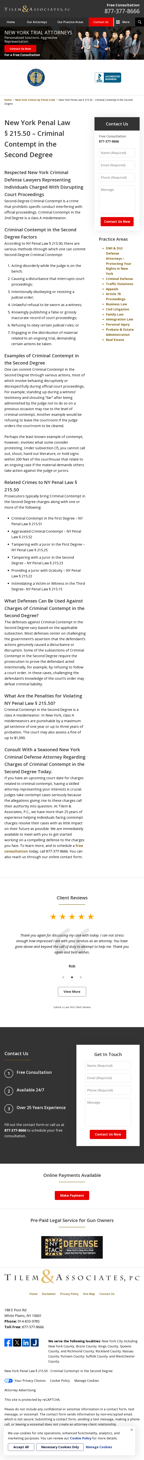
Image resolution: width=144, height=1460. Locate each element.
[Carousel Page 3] (80, 977)
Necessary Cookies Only (60, 1447)
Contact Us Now (20, 48)
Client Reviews (72, 897)
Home (11, 22)
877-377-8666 (122, 11)
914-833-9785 (29, 1321)
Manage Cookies (86, 1380)
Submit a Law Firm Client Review (72, 1007)
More (126, 22)
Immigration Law (119, 319)
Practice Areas (113, 239)
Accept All (21, 1447)
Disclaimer (49, 1294)
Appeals (112, 289)
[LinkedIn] (26, 1343)
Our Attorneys (37, 22)
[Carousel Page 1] (63, 977)
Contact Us (101, 22)
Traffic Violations (119, 284)
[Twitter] (17, 1343)
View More (72, 991)
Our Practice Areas (70, 22)
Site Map (89, 1294)
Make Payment (72, 1195)
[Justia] (35, 1343)
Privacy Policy (69, 1294)
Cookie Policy (60, 1380)
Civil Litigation (117, 309)
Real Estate (115, 340)
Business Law (116, 304)
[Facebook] (8, 1343)
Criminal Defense (119, 279)
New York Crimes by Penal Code (35, 99)
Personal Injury (118, 324)
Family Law (114, 314)
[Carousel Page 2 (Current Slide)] (72, 977)
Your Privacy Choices (30, 1380)
